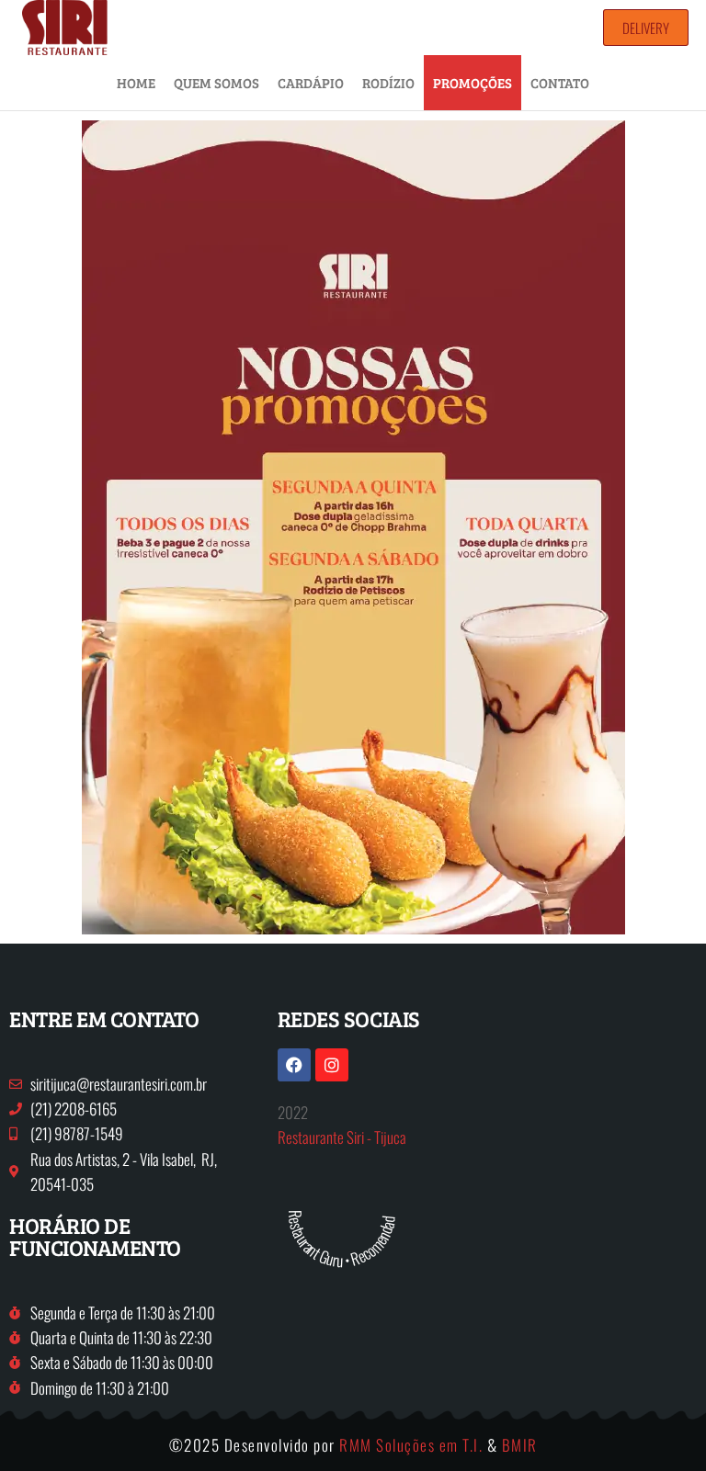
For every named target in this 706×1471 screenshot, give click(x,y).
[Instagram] (331, 1064)
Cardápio (311, 83)
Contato (559, 83)
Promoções (472, 83)
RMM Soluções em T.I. (411, 1444)
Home (136, 83)
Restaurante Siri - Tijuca (342, 1137)
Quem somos (216, 83)
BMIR (520, 1444)
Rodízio (388, 83)
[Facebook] (294, 1064)
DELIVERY (645, 27)
